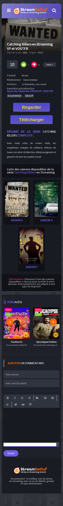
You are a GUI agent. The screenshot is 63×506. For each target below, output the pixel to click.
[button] (7, 398)
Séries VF (29, 95)
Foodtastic (16, 341)
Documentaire (14, 95)
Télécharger (31, 119)
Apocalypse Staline (46, 341)
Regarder (31, 107)
